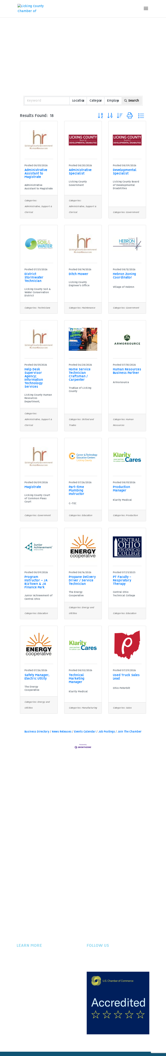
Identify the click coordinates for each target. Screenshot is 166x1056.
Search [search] (133, 100)
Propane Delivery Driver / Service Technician (82, 580)
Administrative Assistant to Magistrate (35, 173)
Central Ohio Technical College (124, 594)
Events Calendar (85, 731)
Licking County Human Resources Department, (38, 398)
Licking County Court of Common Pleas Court (37, 498)
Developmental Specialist (124, 171)
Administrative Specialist (80, 171)
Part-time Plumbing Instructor (76, 490)
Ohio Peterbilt (121, 688)
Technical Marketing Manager (76, 679)
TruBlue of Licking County (80, 390)
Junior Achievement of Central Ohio (38, 597)
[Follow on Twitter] (98, 960)
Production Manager (121, 488)
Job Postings (106, 731)
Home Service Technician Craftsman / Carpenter (80, 375)
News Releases (62, 731)
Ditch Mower (78, 274)
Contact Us (25, 994)
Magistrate (32, 487)
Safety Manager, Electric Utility (36, 677)
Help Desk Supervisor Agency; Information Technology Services (33, 378)
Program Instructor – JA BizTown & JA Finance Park (36, 582)
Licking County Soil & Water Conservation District (37, 292)
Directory (24, 971)
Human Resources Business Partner (127, 371)
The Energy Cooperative (76, 594)
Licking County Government (78, 183)
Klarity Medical (122, 500)
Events (22, 965)
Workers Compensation (35, 983)
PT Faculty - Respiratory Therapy (122, 580)
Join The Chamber (130, 731)
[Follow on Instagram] (107, 960)
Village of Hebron (123, 287)
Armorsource (121, 382)
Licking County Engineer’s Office (79, 284)
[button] (100, 115)
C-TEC (73, 503)
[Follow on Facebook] (90, 960)
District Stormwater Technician (33, 277)
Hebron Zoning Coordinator (124, 275)
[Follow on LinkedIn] (116, 960)
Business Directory (36, 731)
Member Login (28, 977)
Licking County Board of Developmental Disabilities (126, 185)
